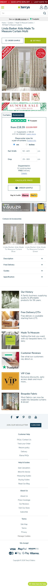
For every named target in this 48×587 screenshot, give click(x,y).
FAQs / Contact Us (24, 439)
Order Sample (14, 40)
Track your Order (24, 443)
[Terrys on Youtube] (36, 417)
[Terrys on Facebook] (11, 417)
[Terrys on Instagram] (30, 417)
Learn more (31, 134)
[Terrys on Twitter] (18, 417)
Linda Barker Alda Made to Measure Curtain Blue (13, 249)
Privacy (24, 532)
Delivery (24, 451)
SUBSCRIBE (35, 425)
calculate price (24, 180)
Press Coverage (24, 500)
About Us (24, 496)
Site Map (24, 524)
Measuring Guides (24, 476)
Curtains (7, 115)
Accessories (18, 115)
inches (32, 144)
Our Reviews (24, 504)
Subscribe (24, 512)
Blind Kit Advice (24, 472)
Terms (24, 528)
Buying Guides (24, 480)
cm (17, 144)
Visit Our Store (24, 508)
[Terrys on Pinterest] (23, 417)
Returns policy (24, 447)
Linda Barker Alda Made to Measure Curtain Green (35, 249)
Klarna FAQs (24, 455)
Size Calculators (24, 468)
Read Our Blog (24, 483)
